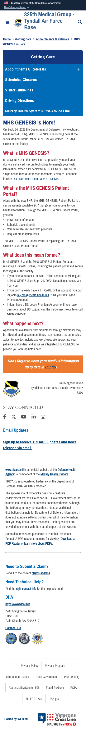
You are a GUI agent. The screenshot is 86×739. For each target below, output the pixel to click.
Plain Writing (71, 677)
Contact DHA (13, 628)
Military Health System (54, 474)
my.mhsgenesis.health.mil (33, 295)
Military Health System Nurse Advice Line (37, 111)
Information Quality (17, 677)
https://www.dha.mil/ (17, 604)
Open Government (46, 677)
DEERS (50, 367)
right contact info (26, 589)
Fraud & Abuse (55, 688)
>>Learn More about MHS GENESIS (36, 179)
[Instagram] (43, 417)
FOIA (73, 688)
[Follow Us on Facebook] (4, 417)
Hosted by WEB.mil (16, 719)
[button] (17, 7)
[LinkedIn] (34, 417)
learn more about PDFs (38, 543)
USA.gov (54, 699)
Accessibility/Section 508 (24, 688)
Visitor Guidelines (19, 90)
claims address (41, 573)
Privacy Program (55, 666)
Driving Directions (19, 100)
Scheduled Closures (21, 79)
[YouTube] (23, 417)
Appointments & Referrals (25, 69)
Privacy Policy (29, 666)
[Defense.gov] (11, 638)
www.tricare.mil (14, 470)
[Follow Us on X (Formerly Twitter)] (13, 417)
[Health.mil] (24, 638)
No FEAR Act (34, 699)
